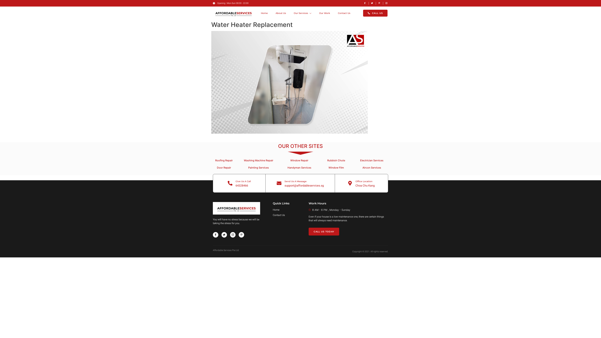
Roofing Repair (224, 160)
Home (264, 13)
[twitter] (224, 235)
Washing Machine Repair (258, 160)
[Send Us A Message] (279, 183)
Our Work (324, 13)
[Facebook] (215, 235)
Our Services (301, 13)
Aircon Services (371, 167)
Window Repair (299, 160)
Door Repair (224, 167)
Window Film (336, 167)
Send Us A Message (296, 181)
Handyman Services (299, 167)
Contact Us (344, 13)
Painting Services (258, 167)
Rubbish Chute (336, 160)
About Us (281, 13)
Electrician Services (371, 160)
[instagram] (233, 235)
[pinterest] (241, 235)
